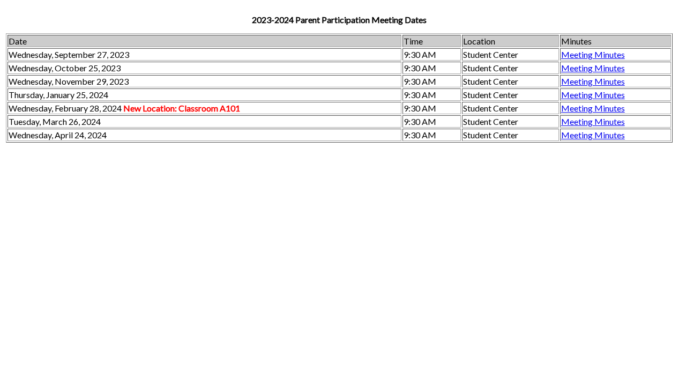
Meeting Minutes (593, 54)
